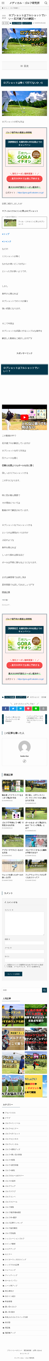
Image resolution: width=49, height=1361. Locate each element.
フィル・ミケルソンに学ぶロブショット (31, 222)
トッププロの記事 (12, 1265)
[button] (5, 708)
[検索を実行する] (44, 990)
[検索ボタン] (46, 3)
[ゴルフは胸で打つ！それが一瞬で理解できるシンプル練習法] (36, 1062)
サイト (7, 956)
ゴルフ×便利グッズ (12, 1149)
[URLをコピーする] (43, 708)
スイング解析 (10, 1244)
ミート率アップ (11, 1286)
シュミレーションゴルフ (14, 1238)
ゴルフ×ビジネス (11, 1139)
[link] (24, 761)
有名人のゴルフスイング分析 (16, 1317)
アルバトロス (10, 1113)
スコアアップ (27, 23)
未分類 (7, 1322)
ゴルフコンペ (10, 1197)
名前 (7, 939)
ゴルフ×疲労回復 (11, 1165)
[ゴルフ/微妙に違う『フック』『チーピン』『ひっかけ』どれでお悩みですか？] (13, 1086)
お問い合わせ (37, 1350)
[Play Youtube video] (24, 417)
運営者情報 (27, 1350)
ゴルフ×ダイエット (12, 1134)
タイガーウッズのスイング (15, 1259)
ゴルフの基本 (10, 1181)
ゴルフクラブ (10, 1191)
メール (8, 948)
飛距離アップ (10, 1333)
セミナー (8, 1254)
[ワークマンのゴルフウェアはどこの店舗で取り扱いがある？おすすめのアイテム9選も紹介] (13, 1015)
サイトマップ (24, 1353)
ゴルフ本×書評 (11, 1217)
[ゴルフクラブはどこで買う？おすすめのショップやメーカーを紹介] (13, 1039)
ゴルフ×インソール (12, 1123)
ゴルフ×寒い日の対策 (13, 1155)
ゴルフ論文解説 (11, 1228)
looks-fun (24, 756)
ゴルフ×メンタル (11, 1144)
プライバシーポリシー (14, 1350)
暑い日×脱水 (10, 1312)
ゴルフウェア (10, 1186)
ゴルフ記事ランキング (14, 1223)
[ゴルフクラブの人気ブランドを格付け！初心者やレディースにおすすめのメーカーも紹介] (36, 1039)
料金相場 (8, 1301)
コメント (9, 910)
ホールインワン (11, 1280)
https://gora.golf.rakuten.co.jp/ (31, 193)
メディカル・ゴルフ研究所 (24, 3)
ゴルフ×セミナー (11, 1128)
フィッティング (11, 1275)
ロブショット (34, 697)
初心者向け (9, 1291)
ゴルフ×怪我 (10, 1160)
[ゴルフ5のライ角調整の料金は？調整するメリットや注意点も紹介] (36, 1015)
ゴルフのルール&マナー (14, 1176)
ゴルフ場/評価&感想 (13, 1212)
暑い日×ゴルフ (11, 1307)
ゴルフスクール (11, 1202)
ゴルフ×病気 (10, 1170)
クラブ (7, 1118)
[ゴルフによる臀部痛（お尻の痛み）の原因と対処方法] (13, 1062)
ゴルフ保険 (9, 1207)
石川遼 (43, 697)
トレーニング (10, 1270)
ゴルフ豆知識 (17, 23)
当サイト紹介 (10, 1296)
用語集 (7, 1328)
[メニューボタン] (3, 3)
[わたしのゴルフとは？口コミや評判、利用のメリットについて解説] (36, 1086)
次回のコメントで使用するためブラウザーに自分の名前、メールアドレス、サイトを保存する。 (25, 966)
